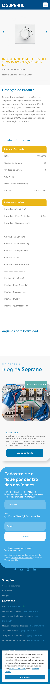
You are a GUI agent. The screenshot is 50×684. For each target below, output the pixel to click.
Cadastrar (25, 536)
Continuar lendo (25, 452)
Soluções (8, 580)
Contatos (8, 601)
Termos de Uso (11, 560)
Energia (5, 595)
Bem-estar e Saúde (36, 384)
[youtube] (21, 569)
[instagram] (28, 569)
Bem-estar (7, 590)
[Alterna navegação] (45, 4)
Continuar (25, 677)
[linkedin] (34, 569)
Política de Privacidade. (17, 669)
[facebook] (15, 569)
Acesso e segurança (11, 585)
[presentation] (3, 32)
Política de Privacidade (21, 557)
